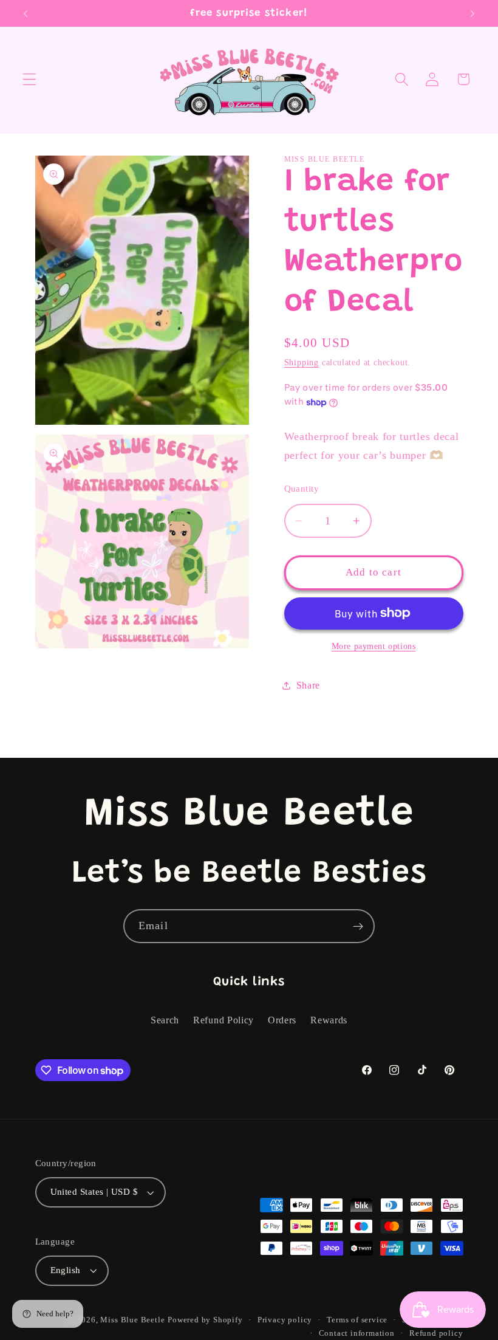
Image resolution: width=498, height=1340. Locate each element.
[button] (29, 79)
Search (165, 1020)
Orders (282, 1020)
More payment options (374, 646)
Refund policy (436, 1333)
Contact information (357, 1333)
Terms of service (357, 1320)
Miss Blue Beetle (132, 1320)
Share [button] (308, 685)
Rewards (328, 1020)
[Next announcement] (472, 13)
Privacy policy (285, 1320)
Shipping (301, 362)
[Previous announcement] (25, 13)
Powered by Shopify (205, 1320)
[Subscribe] (358, 926)
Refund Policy (223, 1020)
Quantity (301, 488)
